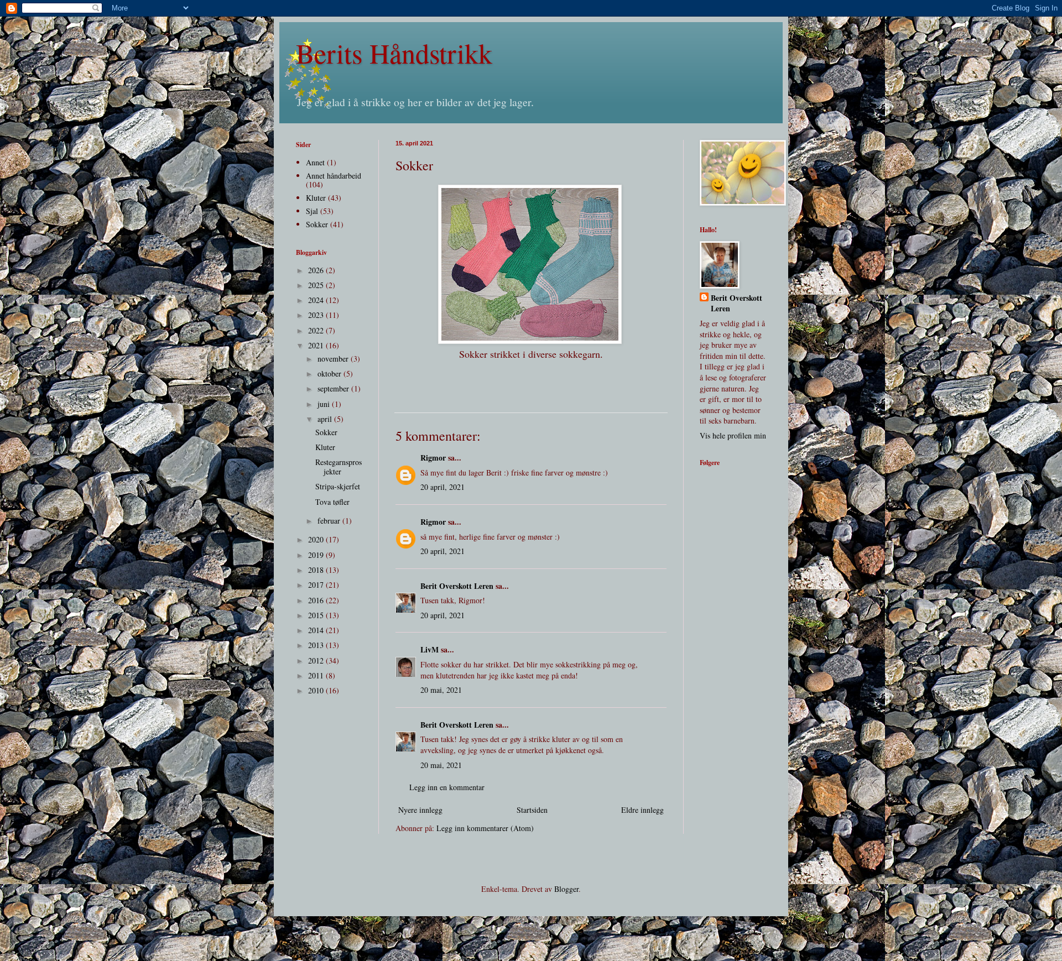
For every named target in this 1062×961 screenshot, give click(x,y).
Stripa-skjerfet (337, 486)
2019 (317, 555)
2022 (317, 330)
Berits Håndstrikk (394, 52)
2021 (317, 345)
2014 (317, 630)
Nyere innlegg (420, 810)
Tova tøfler (332, 502)
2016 (317, 600)
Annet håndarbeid (333, 175)
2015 (317, 615)
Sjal (312, 211)
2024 (317, 300)
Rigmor (433, 457)
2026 (317, 270)
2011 (317, 675)
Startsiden (532, 810)
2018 (317, 570)
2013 (317, 645)
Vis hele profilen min (733, 435)
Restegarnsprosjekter (338, 467)
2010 (317, 690)
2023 (317, 315)
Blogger (566, 889)
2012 (317, 660)
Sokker (317, 224)
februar (329, 520)
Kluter (316, 197)
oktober (330, 373)
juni (324, 404)
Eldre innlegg (642, 810)
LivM (429, 649)
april (325, 419)
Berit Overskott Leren (456, 586)
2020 (317, 539)
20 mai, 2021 (441, 690)
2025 (317, 285)
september (334, 388)
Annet (315, 162)
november (334, 358)
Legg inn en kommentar (447, 787)
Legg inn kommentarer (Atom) (485, 828)
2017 (317, 584)
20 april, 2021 (442, 487)
